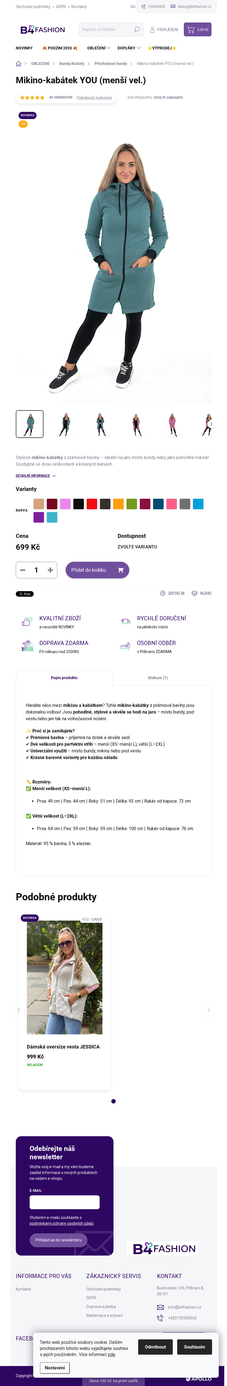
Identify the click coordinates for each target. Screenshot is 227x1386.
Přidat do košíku (88, 570)
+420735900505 (182, 1318)
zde (111, 1354)
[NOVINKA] (65, 977)
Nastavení (55, 1367)
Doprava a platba (101, 1306)
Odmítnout (155, 1347)
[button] (113, 1101)
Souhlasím (194, 1347)
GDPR (61, 6)
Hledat (136, 29)
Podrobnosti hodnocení (94, 98)
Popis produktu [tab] (64, 678)
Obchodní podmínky (33, 6)
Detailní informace (33, 476)
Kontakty (79, 6)
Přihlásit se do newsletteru (58, 1240)
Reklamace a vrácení (104, 1315)
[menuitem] (26, 48)
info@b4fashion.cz (184, 1307)
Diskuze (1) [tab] (158, 678)
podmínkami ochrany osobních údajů (62, 1223)
